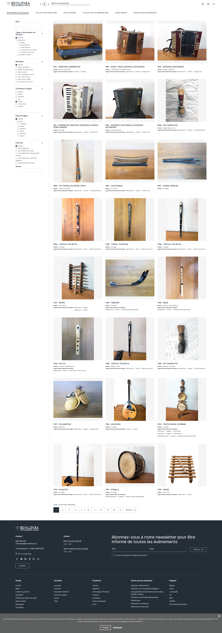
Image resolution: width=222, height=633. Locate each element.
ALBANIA (22, 126)
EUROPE (20, 101)
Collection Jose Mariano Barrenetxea (144, 597)
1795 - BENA (162, 303)
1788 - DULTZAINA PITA (167, 364)
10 (114, 510)
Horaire (18, 586)
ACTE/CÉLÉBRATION (23, 148)
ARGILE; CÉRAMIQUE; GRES (25, 70)
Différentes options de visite (26, 598)
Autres (56, 598)
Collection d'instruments (140, 586)
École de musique (60, 595)
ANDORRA (22, 136)
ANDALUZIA (23, 133)
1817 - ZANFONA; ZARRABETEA (66, 67)
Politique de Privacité (139, 555)
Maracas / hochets (27, 52)
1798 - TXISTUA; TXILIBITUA (169, 244)
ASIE (19, 99)
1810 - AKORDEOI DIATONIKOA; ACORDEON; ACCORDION (124, 126)
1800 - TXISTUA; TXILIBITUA (65, 244)
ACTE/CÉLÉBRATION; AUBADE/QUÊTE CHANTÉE (28, 154)
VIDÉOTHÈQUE (121, 13)
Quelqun (20, 38)
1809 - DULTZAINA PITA (167, 125)
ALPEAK (22, 131)
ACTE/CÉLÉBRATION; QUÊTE (26, 151)
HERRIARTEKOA (22, 104)
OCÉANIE (20, 106)
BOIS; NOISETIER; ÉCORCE (25, 82)
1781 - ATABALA (112, 490)
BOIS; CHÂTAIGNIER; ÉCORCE (26, 74)
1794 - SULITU (59, 364)
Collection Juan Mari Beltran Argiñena (145, 589)
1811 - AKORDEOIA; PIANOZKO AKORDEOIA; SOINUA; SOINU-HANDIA (75, 126)
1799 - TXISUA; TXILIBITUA (116, 244)
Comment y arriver (22, 592)
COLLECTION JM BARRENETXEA (95, 13)
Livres (171, 589)
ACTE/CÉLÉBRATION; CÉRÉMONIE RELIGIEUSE (26, 159)
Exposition (19, 595)
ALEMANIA (22, 128)
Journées (57, 586)
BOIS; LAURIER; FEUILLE (24, 79)
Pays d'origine (21, 116)
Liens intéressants (99, 601)
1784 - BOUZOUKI (112, 424)
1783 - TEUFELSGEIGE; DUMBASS (171, 424)
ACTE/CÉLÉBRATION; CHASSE (26, 163)
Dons (94, 604)
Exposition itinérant (61, 592)
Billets (18, 589)
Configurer (117, 627)
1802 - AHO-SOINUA (114, 186)
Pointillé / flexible (25, 55)
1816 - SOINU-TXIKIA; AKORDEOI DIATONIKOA (125, 67)
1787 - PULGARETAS (62, 424)
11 (120, 510)
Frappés (22, 42)
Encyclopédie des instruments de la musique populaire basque (147, 593)
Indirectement (26, 47)
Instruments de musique (178, 604)
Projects (95, 595)
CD (170, 595)
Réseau (172, 586)
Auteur (18, 166)
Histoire (95, 586)
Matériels (19, 62)
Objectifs (95, 589)
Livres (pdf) (173, 592)
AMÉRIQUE (21, 97)
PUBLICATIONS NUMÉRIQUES (145, 13)
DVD (171, 598)
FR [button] (214, 4)
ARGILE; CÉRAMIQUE (23, 67)
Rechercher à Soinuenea (140, 607)
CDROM (172, 601)
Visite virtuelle (21, 601)
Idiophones (21, 40)
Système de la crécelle (29, 50)
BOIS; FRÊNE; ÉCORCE (24, 77)
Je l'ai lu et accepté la (131, 555)
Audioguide (20, 604)
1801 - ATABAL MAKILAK (167, 186)
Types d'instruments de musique (25, 33)
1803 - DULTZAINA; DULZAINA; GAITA (69, 186)
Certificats (96, 598)
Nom (17, 22)
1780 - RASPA (163, 490)
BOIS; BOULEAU (22, 72)
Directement (25, 45)
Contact (22, 566)
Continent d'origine (24, 89)
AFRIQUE (20, 94)
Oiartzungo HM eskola (100, 592)
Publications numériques (140, 604)
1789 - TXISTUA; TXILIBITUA (117, 364)
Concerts (57, 589)
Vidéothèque (135, 600)
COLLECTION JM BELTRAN (46, 13)
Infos (56, 601)
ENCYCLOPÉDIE (70, 13)
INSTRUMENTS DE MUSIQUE (18, 13)
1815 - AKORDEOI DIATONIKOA (170, 67)
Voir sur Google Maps (24, 554)
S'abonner (196, 549)
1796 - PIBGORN (112, 303)
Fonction (19, 143)
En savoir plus (123, 621)
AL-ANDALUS (23, 124)
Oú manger (20, 607)
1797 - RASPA (59, 303)
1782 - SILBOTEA (60, 490)
